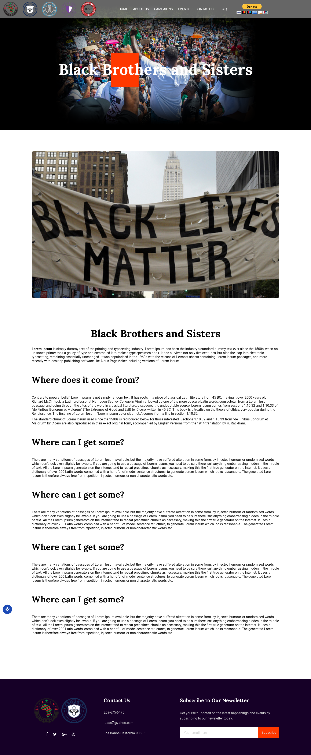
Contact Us (205, 9)
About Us (141, 9)
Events (184, 9)
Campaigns (163, 9)
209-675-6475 (114, 712)
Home (123, 9)
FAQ (224, 9)
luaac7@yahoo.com (118, 723)
